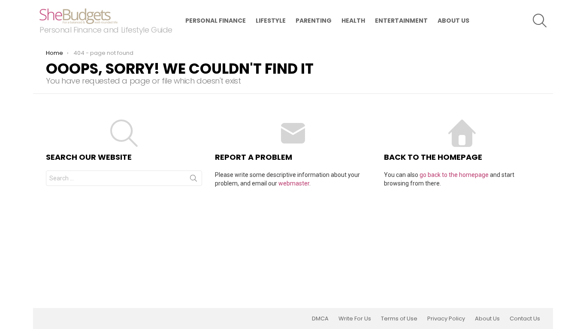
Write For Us (354, 318)
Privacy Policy (446, 318)
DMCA (320, 318)
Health (353, 20)
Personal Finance (215, 20)
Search (193, 179)
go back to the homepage (454, 174)
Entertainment (401, 20)
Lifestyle (271, 20)
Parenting (314, 20)
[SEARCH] (540, 20)
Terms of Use (399, 318)
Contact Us (525, 318)
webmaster (293, 183)
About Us (453, 20)
